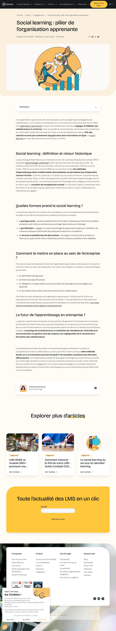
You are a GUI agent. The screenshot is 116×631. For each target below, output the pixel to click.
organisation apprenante (31, 126)
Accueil (20, 15)
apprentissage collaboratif (37, 162)
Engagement (39, 15)
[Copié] (89, 36)
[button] (25, 4)
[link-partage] (92, 36)
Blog (28, 15)
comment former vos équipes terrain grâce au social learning (57, 304)
